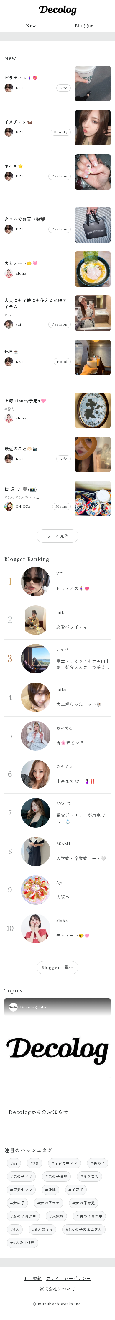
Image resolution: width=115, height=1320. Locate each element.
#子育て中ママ (64, 1163)
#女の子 (17, 1203)
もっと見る (57, 536)
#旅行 (9, 409)
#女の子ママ (48, 1203)
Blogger (84, 25)
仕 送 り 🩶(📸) (20, 489)
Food (62, 361)
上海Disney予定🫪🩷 (25, 401)
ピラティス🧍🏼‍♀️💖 (21, 78)
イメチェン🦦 (18, 122)
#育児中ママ (21, 1190)
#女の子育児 (83, 1203)
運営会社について (57, 1289)
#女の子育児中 (23, 1216)
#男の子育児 (56, 1176)
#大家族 (56, 1216)
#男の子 (97, 1163)
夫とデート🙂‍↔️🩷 (21, 263)
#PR (34, 1163)
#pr (8, 315)
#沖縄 (50, 1190)
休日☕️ (11, 351)
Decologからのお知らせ (38, 1112)
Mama (61, 506)
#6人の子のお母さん (83, 1229)
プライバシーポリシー (68, 1278)
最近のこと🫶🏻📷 (21, 448)
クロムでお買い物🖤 (25, 219)
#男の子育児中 (89, 1216)
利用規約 (33, 1278)
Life (64, 88)
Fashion (60, 176)
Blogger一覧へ (57, 967)
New (31, 25)
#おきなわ (89, 1176)
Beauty (61, 132)
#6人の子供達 (22, 1243)
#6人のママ (26, 497)
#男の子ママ (21, 1176)
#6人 (9, 497)
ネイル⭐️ (14, 166)
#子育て (75, 1190)
